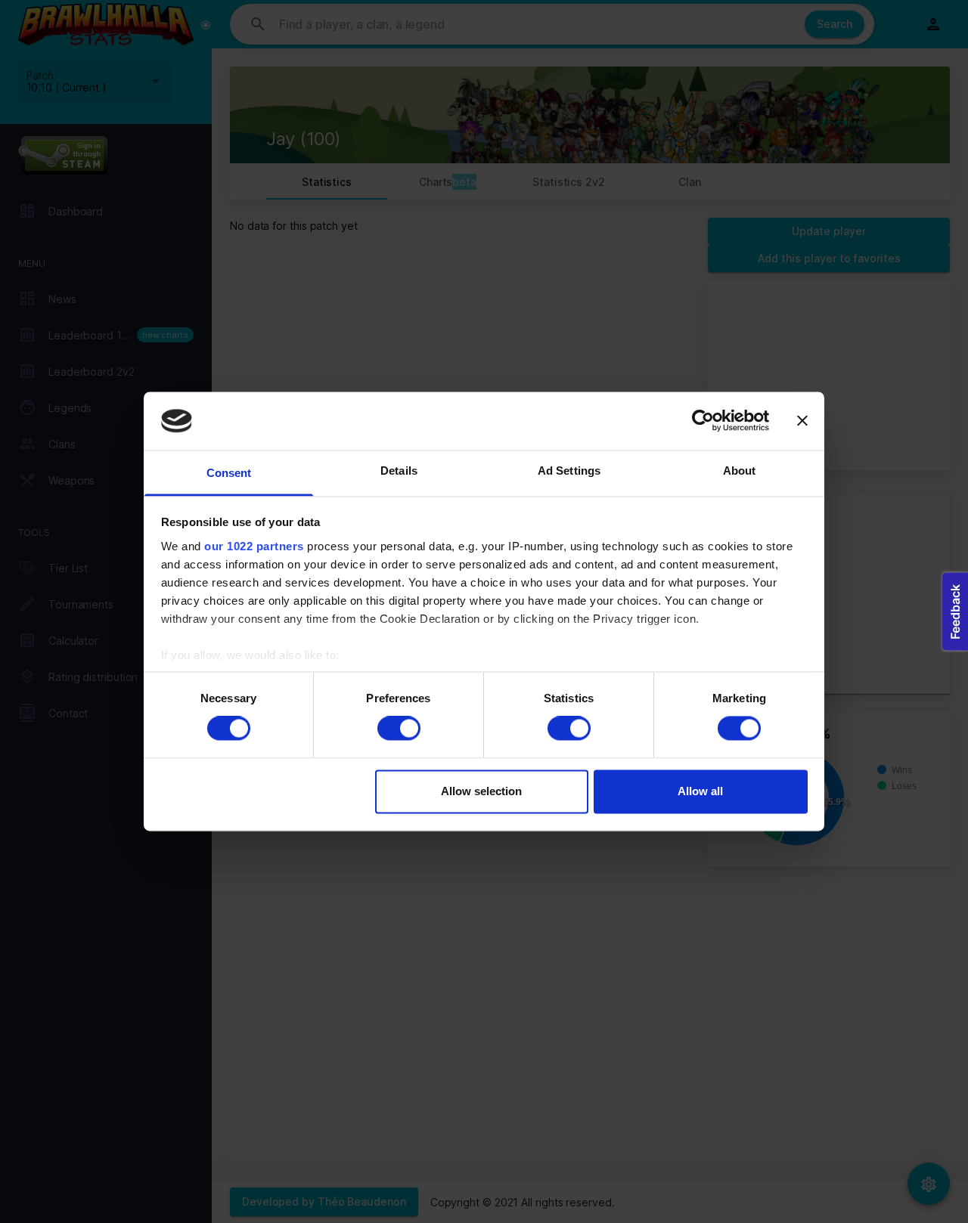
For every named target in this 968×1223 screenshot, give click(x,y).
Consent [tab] (229, 472)
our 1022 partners (254, 546)
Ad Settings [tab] (569, 470)
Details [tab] (398, 470)
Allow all (700, 791)
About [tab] (739, 470)
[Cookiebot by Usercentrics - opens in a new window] (703, 421)
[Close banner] (802, 421)
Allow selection (481, 791)
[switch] (398, 729)
